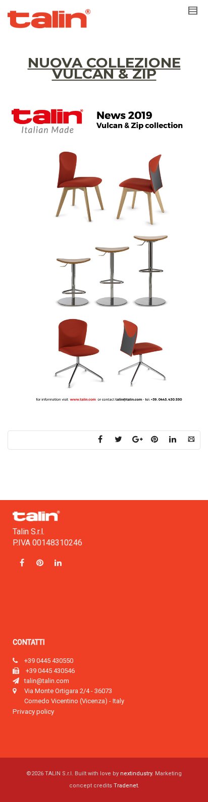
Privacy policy (33, 711)
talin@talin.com (46, 681)
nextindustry (136, 773)
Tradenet (126, 785)
